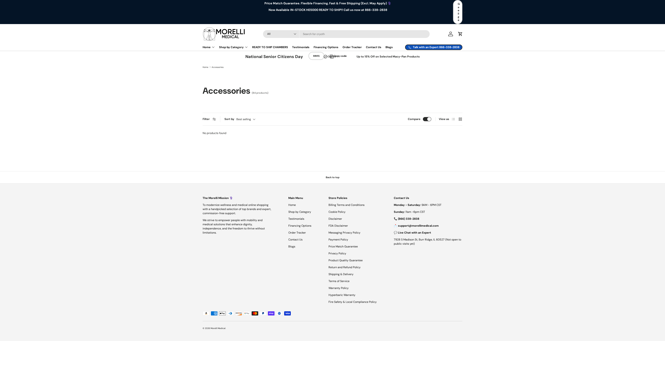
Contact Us (373, 47)
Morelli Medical (218, 328)
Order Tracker (352, 47)
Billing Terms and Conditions (347, 205)
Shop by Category (231, 47)
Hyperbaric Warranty (342, 295)
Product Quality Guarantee (346, 260)
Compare (414, 119)
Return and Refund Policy (345, 267)
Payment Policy (338, 239)
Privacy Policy (337, 253)
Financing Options (326, 47)
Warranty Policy (339, 288)
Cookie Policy (337, 212)
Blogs (389, 47)
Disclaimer (335, 219)
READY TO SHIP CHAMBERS (270, 47)
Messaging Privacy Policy (344, 232)
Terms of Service (339, 281)
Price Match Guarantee (343, 246)
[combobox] (346, 34)
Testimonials (300, 47)
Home (207, 47)
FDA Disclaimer (338, 226)
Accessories (218, 67)
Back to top (332, 177)
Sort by (229, 119)
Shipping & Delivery (341, 274)
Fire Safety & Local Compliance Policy (353, 302)
